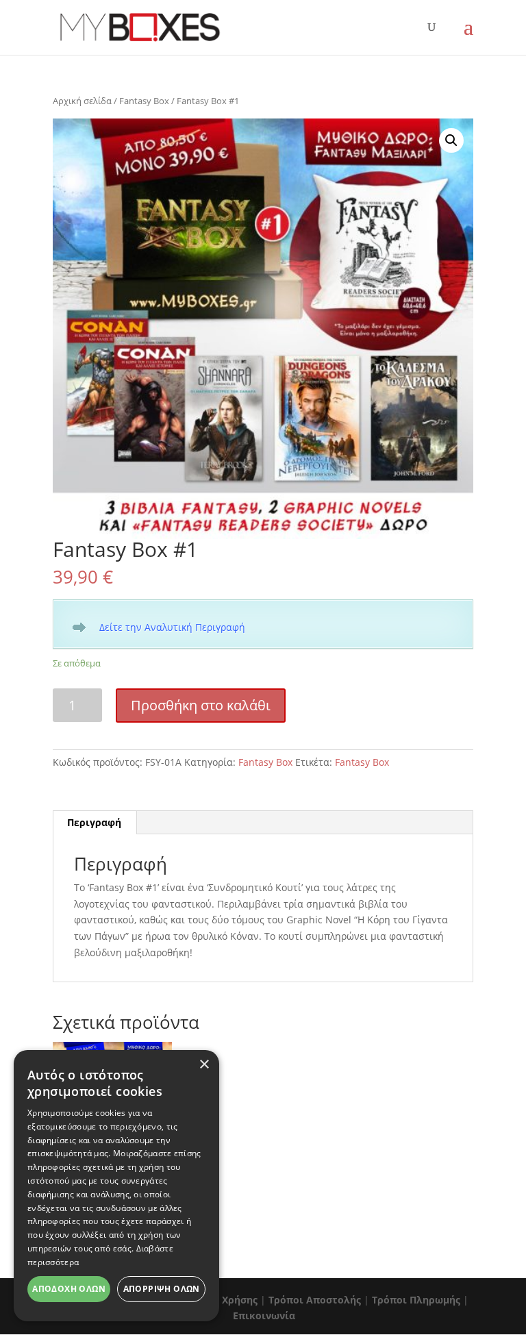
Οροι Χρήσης (226, 1299)
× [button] (204, 1065)
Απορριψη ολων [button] (161, 1289)
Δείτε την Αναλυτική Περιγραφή (172, 627)
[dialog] (116, 1185)
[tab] (94, 822)
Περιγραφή (94, 822)
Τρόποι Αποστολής (314, 1299)
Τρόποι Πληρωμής (416, 1299)
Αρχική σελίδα (82, 101)
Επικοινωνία (264, 1315)
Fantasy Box (144, 101)
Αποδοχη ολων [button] (68, 1289)
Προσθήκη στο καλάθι (201, 705)
